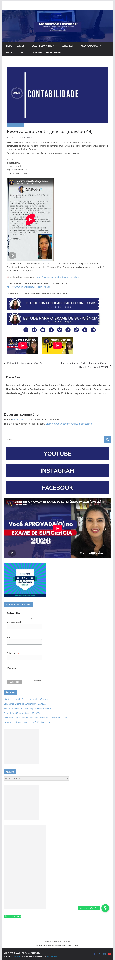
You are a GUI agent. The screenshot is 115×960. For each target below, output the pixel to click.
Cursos (20, 45)
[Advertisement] (21, 746)
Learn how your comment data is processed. (69, 423)
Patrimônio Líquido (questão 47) (24, 363)
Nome (10, 637)
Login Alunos (53, 52)
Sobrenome (13, 653)
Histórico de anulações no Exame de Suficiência (26, 699)
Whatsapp (11, 668)
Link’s (9, 52)
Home (9, 45)
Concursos (67, 45)
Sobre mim (36, 52)
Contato (21, 52)
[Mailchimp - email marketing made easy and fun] (37, 681)
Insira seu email (14, 622)
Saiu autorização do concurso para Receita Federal (27, 708)
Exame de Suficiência (43, 45)
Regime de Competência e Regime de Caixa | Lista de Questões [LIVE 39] (84, 365)
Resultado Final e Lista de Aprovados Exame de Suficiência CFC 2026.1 (37, 717)
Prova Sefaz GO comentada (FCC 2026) (22, 713)
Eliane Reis (30, 137)
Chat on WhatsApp (12, 916)
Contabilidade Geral (15, 125)
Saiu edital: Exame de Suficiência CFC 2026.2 (25, 703)
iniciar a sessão (20, 419)
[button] (25, 46)
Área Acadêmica (89, 45)
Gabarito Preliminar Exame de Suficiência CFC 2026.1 (29, 722)
